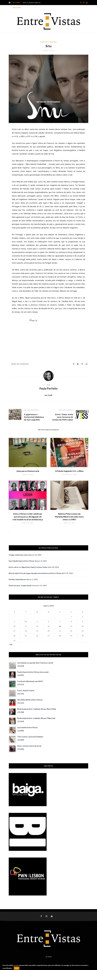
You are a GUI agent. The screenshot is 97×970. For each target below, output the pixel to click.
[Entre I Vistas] (48, 21)
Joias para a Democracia (27, 471)
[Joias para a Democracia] (28, 452)
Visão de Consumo (48, 42)
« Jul (10, 644)
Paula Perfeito (48, 388)
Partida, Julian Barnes (17, 579)
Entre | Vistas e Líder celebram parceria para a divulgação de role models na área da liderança (28, 517)
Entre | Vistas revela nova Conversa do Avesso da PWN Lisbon (62, 417)
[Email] (86, 364)
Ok (16, 968)
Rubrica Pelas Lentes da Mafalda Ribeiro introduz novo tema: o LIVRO (69, 517)
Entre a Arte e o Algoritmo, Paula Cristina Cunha (28, 567)
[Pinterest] (82, 364)
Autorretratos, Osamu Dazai (20, 586)
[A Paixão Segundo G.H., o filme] (69, 452)
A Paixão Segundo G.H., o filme (69, 471)
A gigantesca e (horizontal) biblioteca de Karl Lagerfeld (34, 417)
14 (60, 626)
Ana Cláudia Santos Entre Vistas (33, 2)
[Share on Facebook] (73, 364)
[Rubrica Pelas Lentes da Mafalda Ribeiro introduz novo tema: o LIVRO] (69, 495)
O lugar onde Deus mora (18, 555)
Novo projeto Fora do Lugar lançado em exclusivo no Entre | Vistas (35, 573)
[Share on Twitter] (78, 364)
